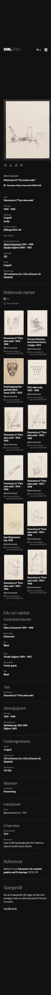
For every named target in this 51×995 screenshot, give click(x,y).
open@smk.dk (10, 908)
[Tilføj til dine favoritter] (22, 165)
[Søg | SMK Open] (12, 50)
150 (5, 256)
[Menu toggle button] (46, 50)
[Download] (11, 165)
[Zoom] (6, 165)
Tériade (7, 247)
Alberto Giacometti (13, 244)
